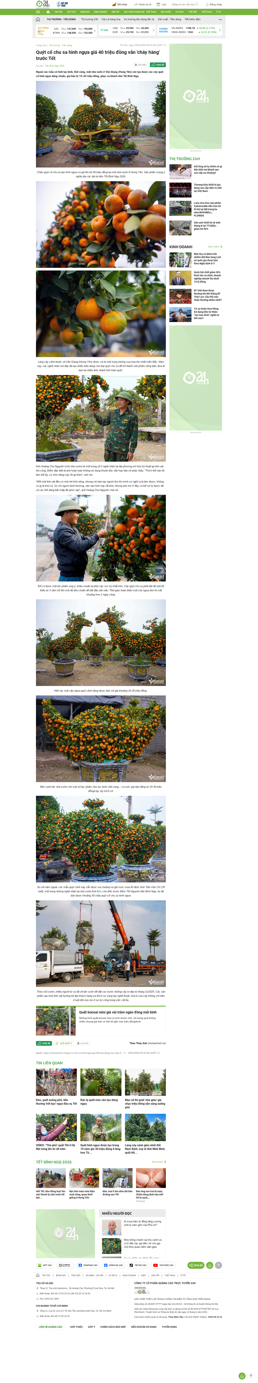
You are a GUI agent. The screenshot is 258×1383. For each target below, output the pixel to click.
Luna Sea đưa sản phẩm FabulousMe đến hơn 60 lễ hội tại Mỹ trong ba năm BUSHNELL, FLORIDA (207, 209)
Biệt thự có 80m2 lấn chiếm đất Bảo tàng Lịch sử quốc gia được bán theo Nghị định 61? (207, 259)
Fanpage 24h (90, 1265)
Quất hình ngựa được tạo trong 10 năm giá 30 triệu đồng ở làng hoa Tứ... (100, 1149)
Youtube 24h (166, 1265)
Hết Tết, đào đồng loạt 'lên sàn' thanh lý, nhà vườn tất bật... (50, 1194)
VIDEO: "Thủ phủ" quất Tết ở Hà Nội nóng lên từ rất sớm (55, 1147)
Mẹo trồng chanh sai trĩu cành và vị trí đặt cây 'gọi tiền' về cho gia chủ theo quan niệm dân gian (142, 1243)
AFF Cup (71, 12)
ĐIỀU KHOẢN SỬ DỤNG (144, 1326)
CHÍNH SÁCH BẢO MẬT (113, 1326)
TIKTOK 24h (140, 1265)
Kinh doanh (100, 12)
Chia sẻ (160, 65)
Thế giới (192, 12)
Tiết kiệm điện (192, 19)
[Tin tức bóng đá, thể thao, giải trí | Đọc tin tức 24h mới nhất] (42, 4)
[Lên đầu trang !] (250, 1375)
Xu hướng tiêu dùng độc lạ (139, 19)
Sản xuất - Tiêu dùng (169, 19)
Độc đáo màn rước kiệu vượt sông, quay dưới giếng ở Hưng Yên (82, 1194)
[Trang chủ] (41, 19)
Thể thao (206, 12)
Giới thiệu (76, 1326)
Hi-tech (180, 12)
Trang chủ (41, 45)
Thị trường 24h (89, 19)
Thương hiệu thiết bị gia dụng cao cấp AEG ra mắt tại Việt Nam (208, 187)
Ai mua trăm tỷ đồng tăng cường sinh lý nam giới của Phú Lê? (142, 1223)
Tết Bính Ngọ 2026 (54, 66)
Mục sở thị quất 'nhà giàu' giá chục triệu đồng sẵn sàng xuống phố (145, 1103)
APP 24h (47, 1265)
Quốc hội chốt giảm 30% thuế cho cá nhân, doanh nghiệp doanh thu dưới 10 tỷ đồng (207, 277)
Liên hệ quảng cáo (50, 1326)
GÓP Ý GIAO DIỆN (10, 1338)
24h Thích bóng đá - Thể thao (140, 12)
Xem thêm (157, 1161)
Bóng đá (85, 12)
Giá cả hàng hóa (111, 19)
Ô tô (218, 12)
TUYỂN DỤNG (169, 1326)
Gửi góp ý (66, 1043)
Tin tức (58, 12)
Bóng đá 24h (116, 1265)
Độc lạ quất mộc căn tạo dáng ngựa (99, 1101)
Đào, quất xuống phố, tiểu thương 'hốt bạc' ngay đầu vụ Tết (56, 1101)
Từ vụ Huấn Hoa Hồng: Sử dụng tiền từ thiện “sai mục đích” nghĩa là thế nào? (206, 313)
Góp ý (91, 1326)
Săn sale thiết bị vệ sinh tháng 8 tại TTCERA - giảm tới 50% (207, 225)
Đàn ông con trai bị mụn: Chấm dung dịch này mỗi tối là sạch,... (149, 1194)
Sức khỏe (166, 12)
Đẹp (143, 1275)
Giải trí (115, 12)
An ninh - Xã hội (94, 1275)
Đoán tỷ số (145, 4)
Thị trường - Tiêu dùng (61, 19)
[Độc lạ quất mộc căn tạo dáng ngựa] (100, 1081)
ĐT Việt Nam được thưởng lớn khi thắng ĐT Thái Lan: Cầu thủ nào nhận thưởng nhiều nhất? (208, 295)
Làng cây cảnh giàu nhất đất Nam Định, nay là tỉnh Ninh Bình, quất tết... (145, 1149)
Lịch (164, 4)
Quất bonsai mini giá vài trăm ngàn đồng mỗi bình (118, 1012)
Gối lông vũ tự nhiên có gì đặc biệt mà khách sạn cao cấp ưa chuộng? (208, 169)
